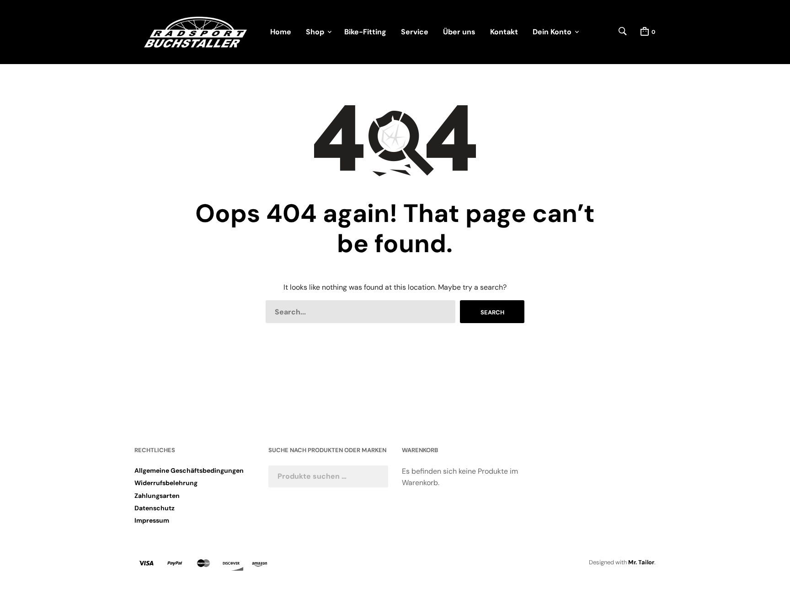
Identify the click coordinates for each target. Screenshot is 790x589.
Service (414, 32)
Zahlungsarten (157, 496)
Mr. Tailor (641, 562)
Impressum (151, 520)
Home (280, 32)
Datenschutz (154, 508)
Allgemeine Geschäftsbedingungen (189, 470)
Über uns (459, 32)
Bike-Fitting (365, 32)
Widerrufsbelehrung (166, 483)
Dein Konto (552, 32)
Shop (315, 32)
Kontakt (504, 32)
